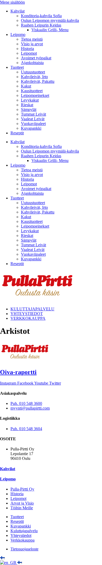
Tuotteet (17, 67)
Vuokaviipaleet (33, 123)
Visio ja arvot (32, 44)
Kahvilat (17, 11)
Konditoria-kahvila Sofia (41, 16)
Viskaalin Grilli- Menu (50, 30)
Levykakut (30, 100)
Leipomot (29, 53)
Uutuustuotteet (33, 72)
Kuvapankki (31, 128)
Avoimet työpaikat (36, 58)
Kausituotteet (32, 91)
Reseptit (17, 133)
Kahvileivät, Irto (34, 76)
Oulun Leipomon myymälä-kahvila (50, 20)
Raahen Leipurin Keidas (41, 25)
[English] (8, 562)
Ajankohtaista (32, 62)
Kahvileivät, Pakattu (37, 81)
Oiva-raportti (18, 372)
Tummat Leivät (33, 114)
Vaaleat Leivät (32, 119)
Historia (27, 48)
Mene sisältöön (12, 2)
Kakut (26, 86)
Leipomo (17, 34)
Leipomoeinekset (35, 95)
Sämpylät (28, 109)
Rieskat (27, 105)
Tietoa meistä (32, 39)
